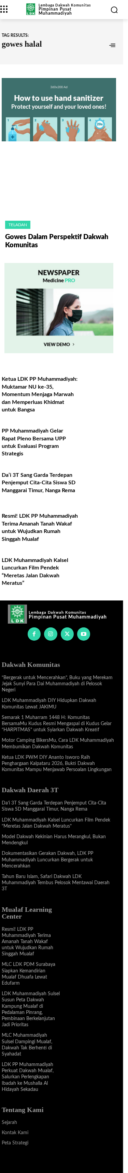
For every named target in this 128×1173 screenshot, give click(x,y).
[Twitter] (67, 633)
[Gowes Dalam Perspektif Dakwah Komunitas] (59, 185)
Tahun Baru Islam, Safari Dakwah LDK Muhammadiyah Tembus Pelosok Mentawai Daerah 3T (56, 882)
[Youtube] (83, 633)
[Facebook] (34, 633)
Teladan (18, 225)
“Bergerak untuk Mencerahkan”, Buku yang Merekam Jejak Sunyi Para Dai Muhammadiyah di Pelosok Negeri (57, 683)
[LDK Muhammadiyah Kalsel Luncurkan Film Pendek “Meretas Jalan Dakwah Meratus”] (99, 567)
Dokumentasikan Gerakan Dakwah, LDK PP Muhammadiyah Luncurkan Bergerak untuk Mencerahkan (47, 859)
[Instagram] (50, 633)
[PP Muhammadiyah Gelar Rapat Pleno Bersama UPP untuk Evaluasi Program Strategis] (99, 437)
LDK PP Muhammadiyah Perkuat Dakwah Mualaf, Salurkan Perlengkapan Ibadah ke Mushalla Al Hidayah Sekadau (28, 1077)
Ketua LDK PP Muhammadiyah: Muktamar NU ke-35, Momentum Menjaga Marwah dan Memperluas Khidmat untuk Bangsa (39, 394)
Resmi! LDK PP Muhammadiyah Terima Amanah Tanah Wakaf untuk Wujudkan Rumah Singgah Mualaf (27, 942)
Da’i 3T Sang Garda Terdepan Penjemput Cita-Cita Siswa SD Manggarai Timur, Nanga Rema (38, 482)
